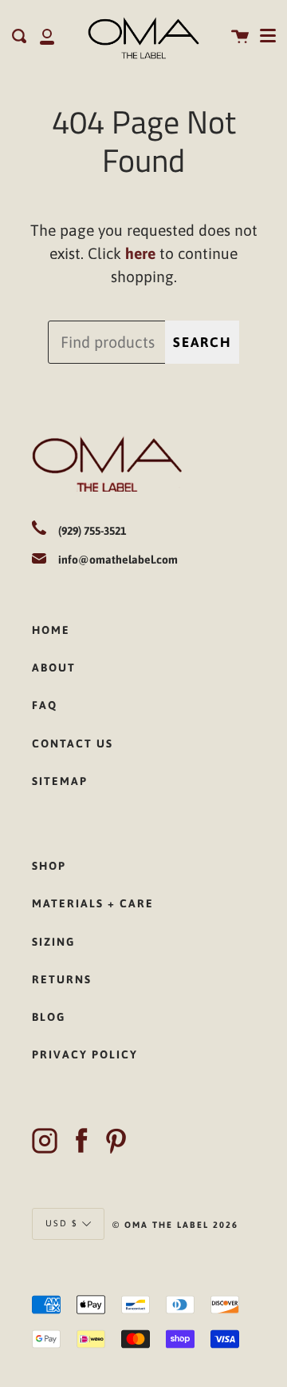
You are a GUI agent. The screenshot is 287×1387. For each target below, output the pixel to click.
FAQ (44, 705)
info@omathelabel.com (118, 559)
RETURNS (62, 979)
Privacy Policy (85, 1054)
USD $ (61, 1223)
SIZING (53, 941)
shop (49, 865)
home (51, 630)
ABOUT (54, 667)
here (140, 253)
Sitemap (60, 781)
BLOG (48, 1016)
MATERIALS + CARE (93, 903)
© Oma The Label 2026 (175, 1225)
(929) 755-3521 (92, 530)
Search (202, 342)
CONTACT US (72, 743)
